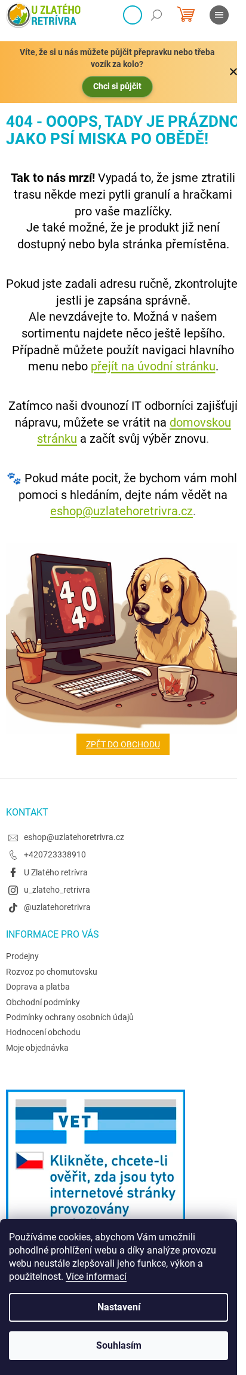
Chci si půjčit (117, 86)
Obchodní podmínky (43, 1002)
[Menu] (219, 15)
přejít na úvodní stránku (153, 366)
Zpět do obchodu (123, 744)
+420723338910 (55, 854)
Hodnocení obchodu (43, 1032)
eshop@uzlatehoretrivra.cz (121, 511)
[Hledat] (156, 15)
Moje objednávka (37, 1047)
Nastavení (118, 1307)
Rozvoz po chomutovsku (51, 972)
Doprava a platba (38, 986)
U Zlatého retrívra (56, 872)
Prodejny (22, 956)
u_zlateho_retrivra (57, 890)
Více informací (96, 1276)
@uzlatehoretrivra (57, 907)
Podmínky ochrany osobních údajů (70, 1017)
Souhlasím (119, 1345)
